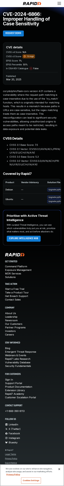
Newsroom (11, 320)
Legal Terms (10, 454)
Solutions (10, 277)
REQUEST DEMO (13, 33)
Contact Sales (13, 299)
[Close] (59, 469)
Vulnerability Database (17, 362)
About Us (10, 313)
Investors (10, 331)
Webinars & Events (15, 355)
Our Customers (13, 323)
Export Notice (11, 463)
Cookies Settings (31, 480)
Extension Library (15, 390)
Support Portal (13, 383)
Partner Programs (15, 327)
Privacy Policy (11, 458)
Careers (9, 334)
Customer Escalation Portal (20, 397)
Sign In (9, 379)
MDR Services (13, 273)
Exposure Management (18, 269)
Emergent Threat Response (20, 351)
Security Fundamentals (18, 365)
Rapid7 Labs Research (17, 358)
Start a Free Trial (14, 288)
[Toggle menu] (59, 3)
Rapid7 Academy (14, 393)
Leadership (11, 316)
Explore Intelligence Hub (23, 238)
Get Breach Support (16, 296)
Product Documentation (18, 386)
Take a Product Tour (17, 292)
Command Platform (16, 266)
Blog (7, 348)
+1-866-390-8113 (15, 411)
